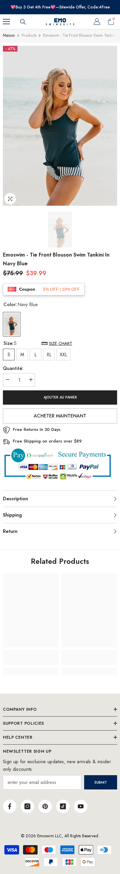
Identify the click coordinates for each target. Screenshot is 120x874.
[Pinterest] (45, 806)
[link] (31, 657)
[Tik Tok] (63, 806)
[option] (60, 126)
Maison (9, 35)
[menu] (6, 21)
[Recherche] (23, 21)
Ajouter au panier (60, 397)
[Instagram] (27, 806)
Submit (100, 782)
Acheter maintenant (60, 416)
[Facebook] (9, 806)
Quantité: (13, 368)
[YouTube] (80, 806)
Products (29, 35)
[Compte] (97, 21)
